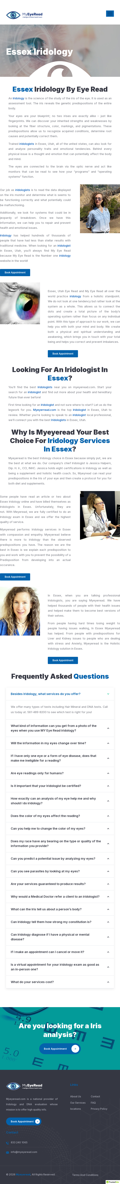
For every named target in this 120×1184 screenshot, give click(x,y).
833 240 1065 (19, 1142)
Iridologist (47, 404)
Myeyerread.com (44, 409)
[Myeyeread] (24, 15)
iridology (65, 255)
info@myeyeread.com (24, 1152)
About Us (75, 1096)
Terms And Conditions (85, 1174)
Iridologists (45, 387)
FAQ (93, 1102)
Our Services (77, 1102)
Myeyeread (23, 1174)
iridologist (64, 245)
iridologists (26, 143)
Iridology (18, 98)
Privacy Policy (99, 1108)
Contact (95, 1096)
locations (75, 1108)
